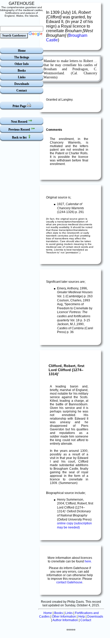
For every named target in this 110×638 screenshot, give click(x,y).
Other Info (22, 64)
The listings (21, 57)
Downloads (21, 84)
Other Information (64, 616)
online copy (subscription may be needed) (74, 525)
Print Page (20, 106)
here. (88, 561)
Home (22, 50)
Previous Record (19, 129)
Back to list (19, 137)
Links (22, 77)
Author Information (65, 620)
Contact (21, 90)
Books (22, 70)
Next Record (19, 121)
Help (81, 616)
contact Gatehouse (69, 582)
